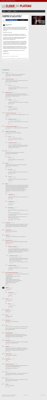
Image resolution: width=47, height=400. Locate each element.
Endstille (14, 293)
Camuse (14, 170)
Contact (15, 11)
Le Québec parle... (13, 58)
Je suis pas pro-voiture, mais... (17, 120)
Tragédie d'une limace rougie (17, 137)
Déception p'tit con (15, 108)
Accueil (3, 11)
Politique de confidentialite (10, 396)
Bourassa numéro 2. (16, 247)
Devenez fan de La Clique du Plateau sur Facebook (8, 0)
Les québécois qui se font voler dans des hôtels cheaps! (22, 62)
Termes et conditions (4, 396)
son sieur (14, 305)
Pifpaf (14, 195)
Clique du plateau (25, 58)
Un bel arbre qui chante (16, 86)
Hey (13, 158)
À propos (9, 11)
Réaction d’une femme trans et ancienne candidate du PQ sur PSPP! (7, 62)
